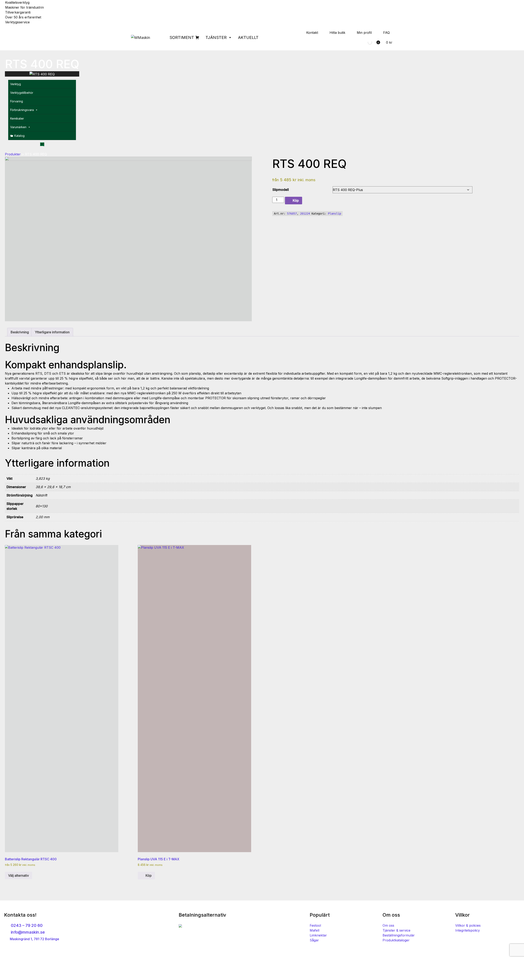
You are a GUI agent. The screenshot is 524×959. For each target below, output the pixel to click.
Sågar (314, 940)
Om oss (388, 925)
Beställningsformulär (399, 935)
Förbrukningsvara (22, 110)
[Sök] (366, 42)
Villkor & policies (468, 925)
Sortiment (181, 37)
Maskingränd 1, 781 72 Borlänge (34, 939)
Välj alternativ (18, 875)
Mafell (314, 930)
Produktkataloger (396, 940)
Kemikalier (17, 118)
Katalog (19, 135)
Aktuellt (248, 37)
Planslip (334, 213)
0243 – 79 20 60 (26, 925)
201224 (305, 213)
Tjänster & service (396, 930)
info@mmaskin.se (27, 932)
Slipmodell (280, 190)
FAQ (386, 33)
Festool (315, 925)
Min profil (364, 33)
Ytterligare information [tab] (52, 332)
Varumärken (18, 127)
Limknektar (318, 935)
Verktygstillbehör (21, 92)
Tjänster (216, 37)
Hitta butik (337, 33)
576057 (292, 213)
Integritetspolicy (467, 930)
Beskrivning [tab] (20, 332)
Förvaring (16, 101)
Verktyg (15, 84)
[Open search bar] (42, 144)
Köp (296, 200)
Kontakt (312, 33)
